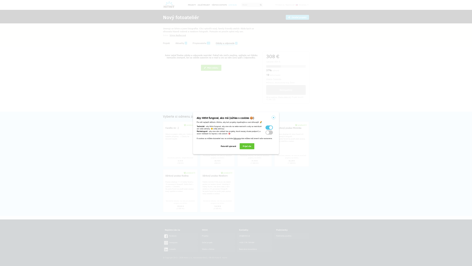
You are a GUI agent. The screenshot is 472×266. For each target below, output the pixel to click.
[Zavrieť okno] (273, 117)
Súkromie (237, 138)
